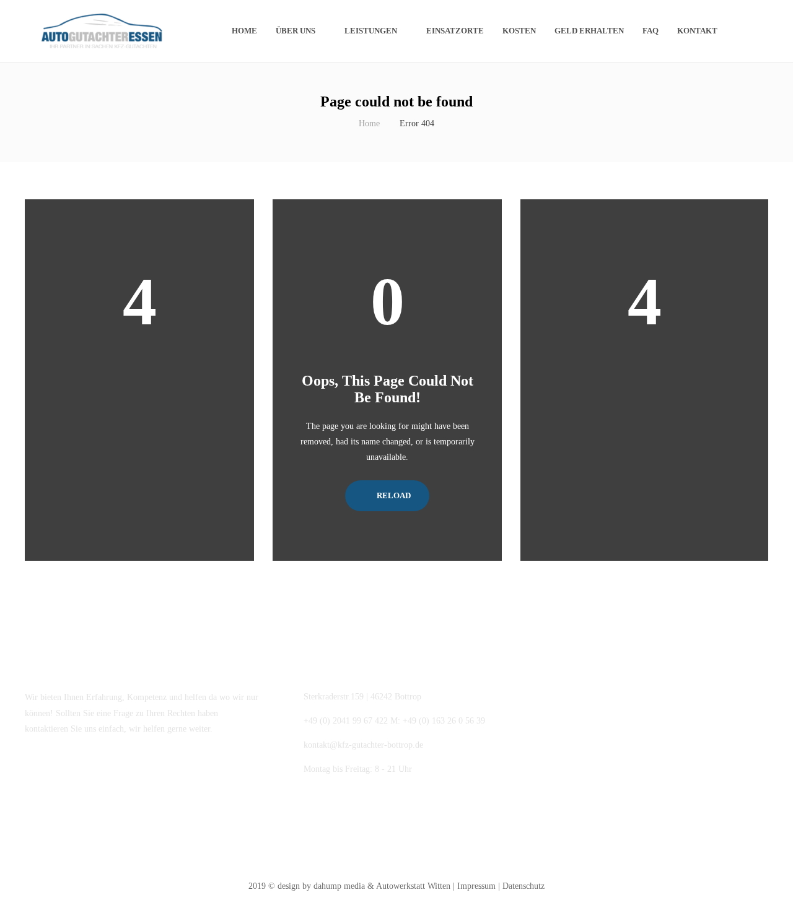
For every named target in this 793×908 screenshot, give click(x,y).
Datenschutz (523, 886)
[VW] (558, 716)
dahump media (339, 886)
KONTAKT (697, 30)
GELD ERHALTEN (589, 30)
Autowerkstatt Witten (413, 886)
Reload (393, 495)
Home (244, 30)
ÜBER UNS (295, 30)
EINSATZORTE (455, 30)
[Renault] (620, 716)
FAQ (650, 30)
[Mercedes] (558, 777)
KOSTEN (519, 30)
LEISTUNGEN (370, 30)
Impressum (476, 886)
